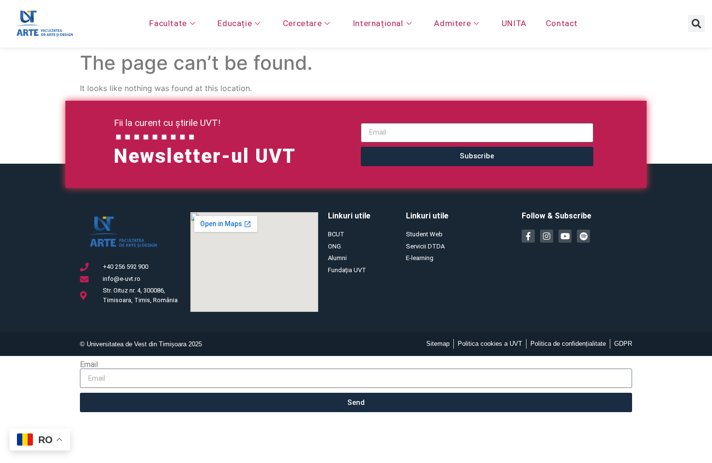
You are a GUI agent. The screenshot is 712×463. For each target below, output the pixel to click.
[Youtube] (565, 236)
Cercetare (302, 23)
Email (89, 365)
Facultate (167, 23)
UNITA (514, 23)
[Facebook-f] (528, 236)
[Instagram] (546, 236)
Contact (562, 23)
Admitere (452, 23)
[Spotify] (583, 236)
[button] (696, 23)
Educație (234, 23)
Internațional (378, 23)
